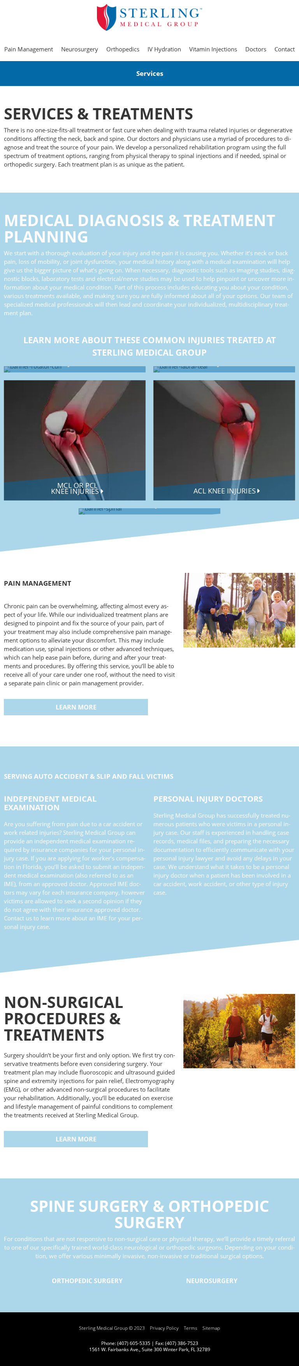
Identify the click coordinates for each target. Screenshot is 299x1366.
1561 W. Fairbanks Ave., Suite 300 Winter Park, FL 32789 (149, 1349)
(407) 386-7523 (181, 1343)
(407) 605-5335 (133, 1343)
